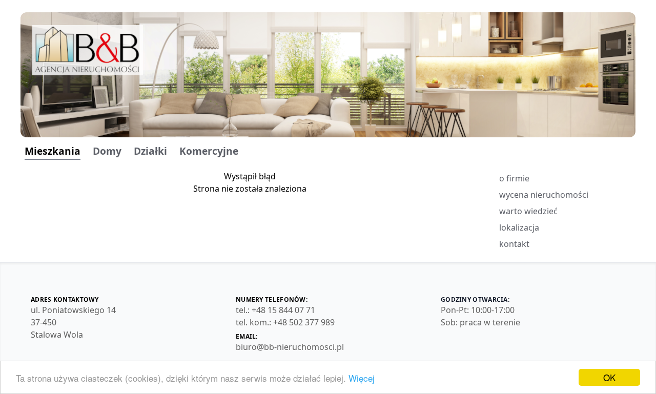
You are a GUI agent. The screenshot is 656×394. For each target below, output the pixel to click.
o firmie (514, 178)
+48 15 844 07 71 (283, 310)
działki (150, 151)
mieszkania (52, 151)
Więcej (361, 377)
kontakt (514, 244)
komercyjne (208, 151)
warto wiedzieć (528, 211)
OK (609, 377)
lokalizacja (519, 227)
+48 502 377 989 (304, 322)
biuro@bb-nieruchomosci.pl (290, 346)
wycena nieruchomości (543, 194)
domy (107, 151)
